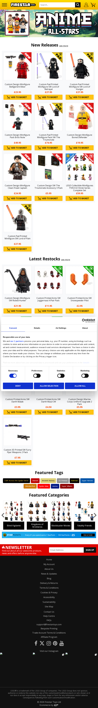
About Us (49, 569)
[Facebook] (35, 643)
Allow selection (49, 386)
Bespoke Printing (49, 628)
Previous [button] (2, 23)
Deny (18, 386)
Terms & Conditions (49, 587)
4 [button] (49, 34)
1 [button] (43, 34)
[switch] (37, 376)
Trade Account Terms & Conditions (49, 632)
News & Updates (49, 573)
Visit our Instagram (49, 651)
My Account (49, 564)
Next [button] (96, 23)
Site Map (49, 606)
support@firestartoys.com (49, 624)
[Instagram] (49, 643)
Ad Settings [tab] (61, 328)
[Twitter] (42, 643)
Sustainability (49, 602)
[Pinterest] (55, 643)
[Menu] (4, 5)
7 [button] (55, 34)
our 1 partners (17, 341)
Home (49, 559)
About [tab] (85, 328)
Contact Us (49, 611)
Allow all (80, 386)
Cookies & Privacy (49, 592)
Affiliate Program (49, 637)
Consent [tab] (13, 328)
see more (63, 45)
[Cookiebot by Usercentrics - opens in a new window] (84, 321)
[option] (49, 23)
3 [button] (47, 34)
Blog (49, 578)
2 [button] (45, 34)
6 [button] (53, 34)
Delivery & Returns (49, 583)
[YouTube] (61, 643)
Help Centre (49, 616)
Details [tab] (37, 328)
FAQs (49, 620)
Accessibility (49, 597)
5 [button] (51, 34)
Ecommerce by (47, 705)
